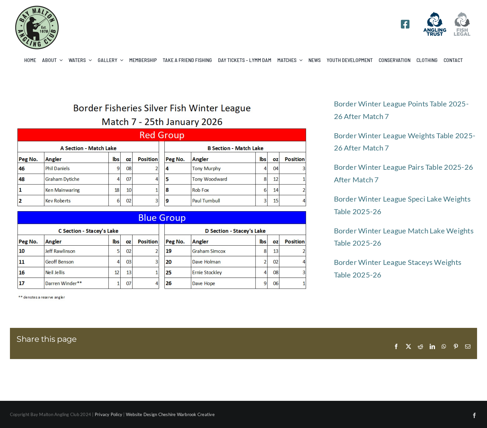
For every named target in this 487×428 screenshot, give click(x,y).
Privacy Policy (108, 414)
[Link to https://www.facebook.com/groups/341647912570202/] (405, 24)
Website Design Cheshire (151, 414)
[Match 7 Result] (162, 100)
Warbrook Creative (196, 414)
